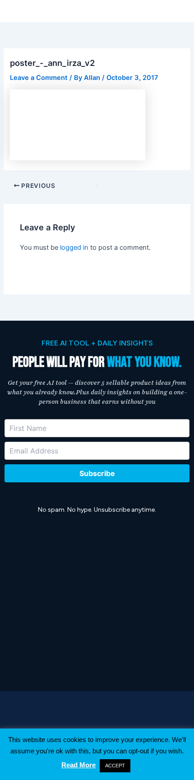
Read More (78, 765)
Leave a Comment (39, 78)
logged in (74, 247)
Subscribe (97, 473)
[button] (183, 11)
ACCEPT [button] (115, 765)
